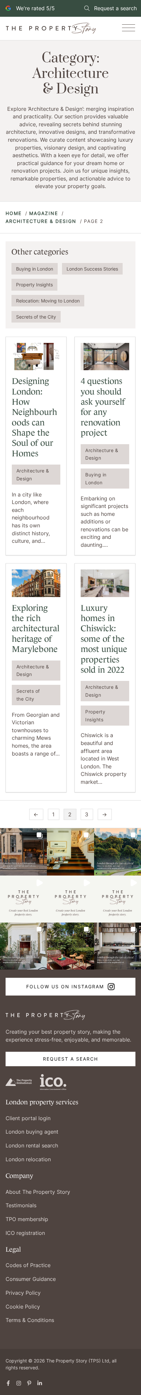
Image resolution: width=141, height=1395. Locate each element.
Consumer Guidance (31, 1279)
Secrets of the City (36, 317)
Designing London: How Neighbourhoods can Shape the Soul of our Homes (34, 417)
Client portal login (28, 1118)
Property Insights (34, 284)
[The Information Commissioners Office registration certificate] (53, 1081)
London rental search (32, 1145)
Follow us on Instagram (65, 986)
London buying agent (32, 1131)
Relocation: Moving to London (48, 300)
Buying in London (34, 269)
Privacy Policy (23, 1292)
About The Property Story (38, 1192)
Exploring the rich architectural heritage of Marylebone (35, 628)
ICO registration (25, 1233)
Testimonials (21, 1205)
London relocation (28, 1159)
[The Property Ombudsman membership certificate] (19, 1081)
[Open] (128, 28)
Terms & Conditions (30, 1320)
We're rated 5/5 (35, 8)
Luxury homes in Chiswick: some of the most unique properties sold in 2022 (104, 639)
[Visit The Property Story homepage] (45, 1014)
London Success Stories (92, 269)
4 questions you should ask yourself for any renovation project (103, 407)
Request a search (70, 1059)
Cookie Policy (23, 1306)
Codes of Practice (28, 1265)
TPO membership (27, 1219)
